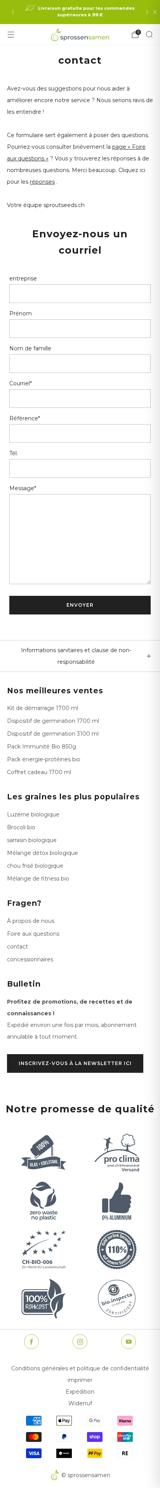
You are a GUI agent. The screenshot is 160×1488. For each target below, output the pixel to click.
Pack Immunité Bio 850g (41, 746)
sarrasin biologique (32, 840)
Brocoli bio (21, 827)
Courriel (20, 383)
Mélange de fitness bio (38, 878)
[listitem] (80, 12)
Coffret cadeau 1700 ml (39, 772)
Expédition (80, 1391)
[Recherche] (149, 34)
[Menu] (11, 34)
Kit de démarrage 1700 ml (42, 708)
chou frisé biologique (35, 865)
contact (17, 946)
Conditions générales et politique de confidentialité (80, 1368)
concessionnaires (30, 959)
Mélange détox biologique (42, 852)
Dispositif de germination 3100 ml (53, 733)
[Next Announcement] (147, 12)
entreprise (23, 278)
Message (22, 488)
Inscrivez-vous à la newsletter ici (75, 1063)
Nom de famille (30, 348)
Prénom (20, 313)
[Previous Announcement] (12, 12)
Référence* (24, 418)
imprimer (80, 1380)
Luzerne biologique (33, 814)
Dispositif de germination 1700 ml (53, 720)
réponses (42, 181)
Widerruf (80, 1403)
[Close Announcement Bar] (155, 12)
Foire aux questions (33, 933)
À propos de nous (30, 920)
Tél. (13, 453)
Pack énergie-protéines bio (43, 759)
